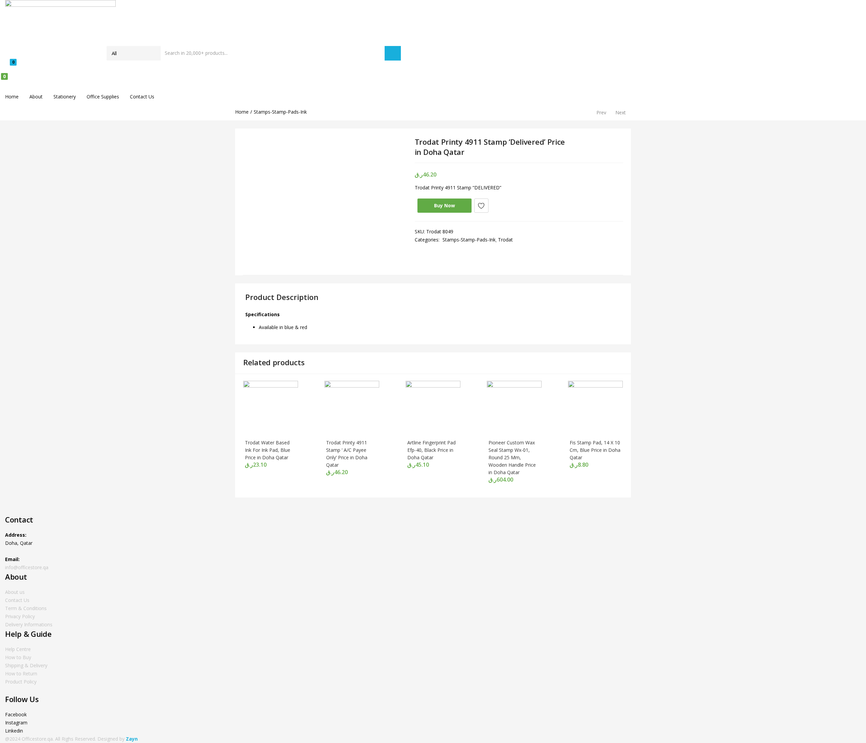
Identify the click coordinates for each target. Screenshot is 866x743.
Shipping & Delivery (26, 665)
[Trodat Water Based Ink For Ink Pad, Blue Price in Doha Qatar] (270, 407)
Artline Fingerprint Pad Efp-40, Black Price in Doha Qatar (431, 450)
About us (15, 592)
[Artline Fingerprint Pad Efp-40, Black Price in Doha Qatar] (433, 407)
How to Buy (18, 657)
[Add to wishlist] (481, 206)
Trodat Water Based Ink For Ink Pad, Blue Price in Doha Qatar (267, 450)
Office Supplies (103, 96)
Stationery (64, 96)
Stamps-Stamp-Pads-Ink (280, 112)
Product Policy (21, 681)
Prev (601, 112)
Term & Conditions (26, 608)
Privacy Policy (20, 616)
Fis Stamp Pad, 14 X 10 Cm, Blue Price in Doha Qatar (595, 450)
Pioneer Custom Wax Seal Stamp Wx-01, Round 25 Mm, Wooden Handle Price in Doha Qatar (512, 457)
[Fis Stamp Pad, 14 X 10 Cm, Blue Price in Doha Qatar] (595, 407)
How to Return (21, 673)
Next (620, 112)
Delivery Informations (28, 624)
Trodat (505, 239)
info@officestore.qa (26, 567)
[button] (203, 81)
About (36, 96)
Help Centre (18, 649)
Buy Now (444, 205)
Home (12, 96)
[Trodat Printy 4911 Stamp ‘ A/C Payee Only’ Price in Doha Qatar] (351, 407)
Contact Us (142, 96)
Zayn (132, 739)
